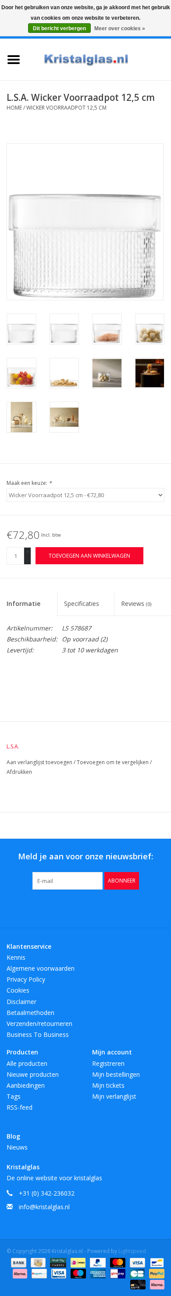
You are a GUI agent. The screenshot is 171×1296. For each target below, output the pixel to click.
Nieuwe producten (33, 1074)
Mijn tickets (108, 1085)
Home (14, 107)
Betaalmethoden (30, 1012)
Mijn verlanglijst (114, 1096)
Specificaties (81, 603)
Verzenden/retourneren (39, 1023)
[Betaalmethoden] (18, 1262)
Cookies (18, 990)
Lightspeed (132, 1251)
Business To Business (38, 1034)
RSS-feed (19, 1107)
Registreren (108, 1063)
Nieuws (17, 1147)
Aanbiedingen (26, 1085)
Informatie (23, 603)
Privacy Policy (26, 979)
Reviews (136, 603)
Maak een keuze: (29, 483)
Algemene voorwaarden (41, 968)
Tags (14, 1096)
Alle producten (27, 1063)
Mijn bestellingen (116, 1074)
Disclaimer (21, 1001)
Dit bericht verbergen (59, 28)
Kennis (16, 957)
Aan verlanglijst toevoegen (40, 762)
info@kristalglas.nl (44, 1207)
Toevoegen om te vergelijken (113, 762)
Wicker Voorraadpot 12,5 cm (66, 107)
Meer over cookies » (119, 28)
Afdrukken (19, 772)
